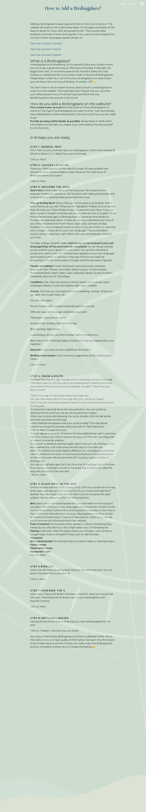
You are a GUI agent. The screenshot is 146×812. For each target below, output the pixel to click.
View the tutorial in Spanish (45, 55)
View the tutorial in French (45, 49)
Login (122, 3)
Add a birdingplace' (96, 24)
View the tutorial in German (46, 43)
